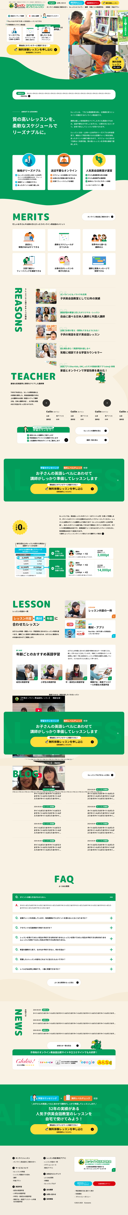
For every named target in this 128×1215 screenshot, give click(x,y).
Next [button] (107, 403)
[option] (54, 404)
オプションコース (50, 1165)
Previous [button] (46, 403)
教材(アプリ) (48, 1168)
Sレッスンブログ (50, 1183)
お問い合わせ (61, 3)
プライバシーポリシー (83, 1197)
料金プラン (17, 1180)
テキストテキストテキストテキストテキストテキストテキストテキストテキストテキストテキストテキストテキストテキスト (69, 93)
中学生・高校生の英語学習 (22, 1196)
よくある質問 (48, 1177)
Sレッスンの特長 (19, 1171)
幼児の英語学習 (18, 1190)
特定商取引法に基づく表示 (85, 1191)
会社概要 (49, 1189)
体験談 (46, 1180)
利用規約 (79, 1194)
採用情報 (49, 1199)
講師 (14, 1177)
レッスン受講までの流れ (21, 1174)
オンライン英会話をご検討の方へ (24, 1162)
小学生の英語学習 (19, 1193)
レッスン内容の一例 (51, 1162)
